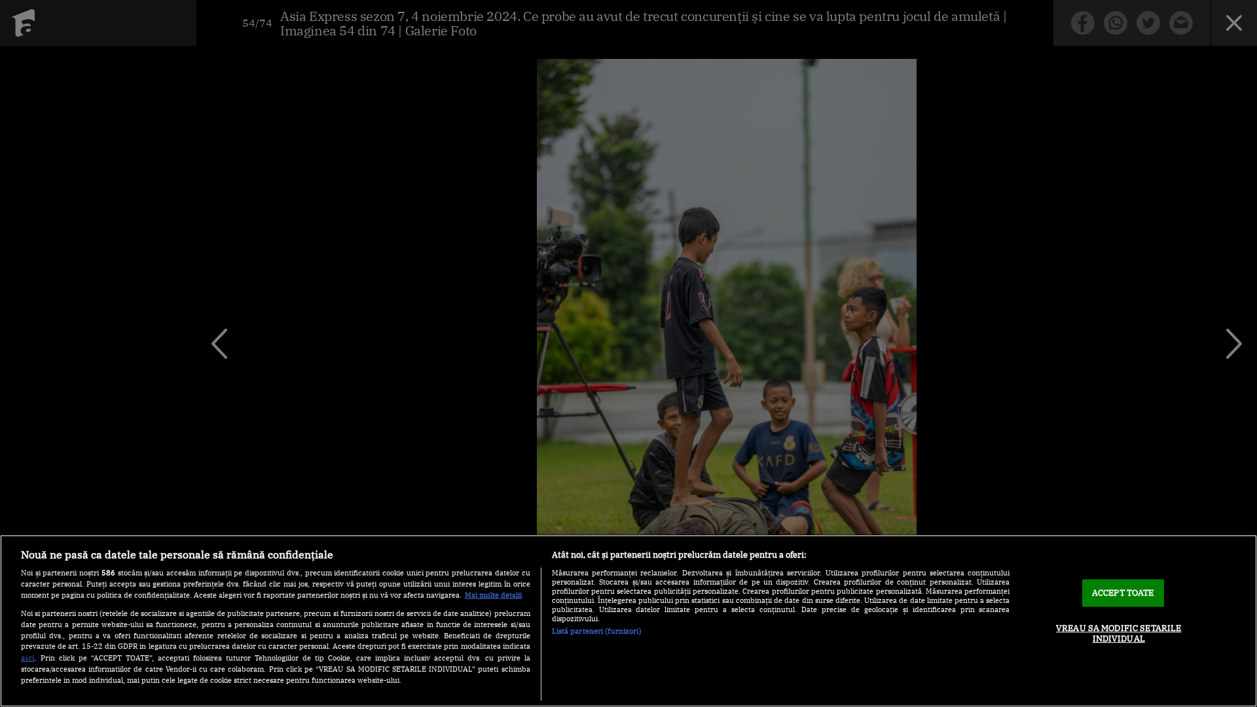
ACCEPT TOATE (1123, 592)
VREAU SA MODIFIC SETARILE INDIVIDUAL (1118, 633)
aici (28, 657)
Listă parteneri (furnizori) (597, 631)
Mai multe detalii (493, 595)
